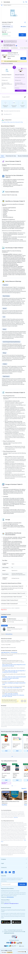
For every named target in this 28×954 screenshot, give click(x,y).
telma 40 (3, 811)
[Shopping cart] (26, 2)
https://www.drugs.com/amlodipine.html (13, 687)
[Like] (22, 701)
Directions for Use (11, 156)
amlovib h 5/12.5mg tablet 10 (19, 852)
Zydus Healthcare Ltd (6, 24)
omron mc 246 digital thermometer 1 (18, 831)
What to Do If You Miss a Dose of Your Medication (10, 802)
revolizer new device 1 (18, 840)
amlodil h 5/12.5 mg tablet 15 (7, 852)
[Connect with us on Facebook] (6, 872)
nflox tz (19, 814)
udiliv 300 (7, 811)
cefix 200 (6, 817)
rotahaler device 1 (21, 823)
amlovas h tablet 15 (15, 847)
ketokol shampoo (8, 814)
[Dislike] (25, 701)
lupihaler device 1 (11, 829)
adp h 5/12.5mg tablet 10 (6, 846)
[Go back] (2, 2)
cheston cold (17, 811)
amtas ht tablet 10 (13, 849)
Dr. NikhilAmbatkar (11, 618)
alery (14, 816)
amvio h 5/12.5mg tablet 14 (10, 850)
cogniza (11, 811)
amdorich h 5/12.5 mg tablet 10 (19, 853)
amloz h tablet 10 (5, 849)
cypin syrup (10, 816)
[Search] (23, 2)
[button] (14, 41)
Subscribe (22, 884)
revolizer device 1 (15, 830)
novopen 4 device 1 (10, 840)
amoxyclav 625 (13, 813)
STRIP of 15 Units (6, 26)
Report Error (4, 609)
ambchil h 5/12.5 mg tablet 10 (7, 854)
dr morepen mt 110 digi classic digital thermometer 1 (11, 822)
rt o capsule (18, 813)
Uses (2, 156)
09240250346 (14, 652)
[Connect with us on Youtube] (10, 872)
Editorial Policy (9, 634)
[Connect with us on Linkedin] (14, 872)
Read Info (24, 26)
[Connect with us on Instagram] (2, 872)
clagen (5, 816)
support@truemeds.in (5, 652)
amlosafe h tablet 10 (6, 847)
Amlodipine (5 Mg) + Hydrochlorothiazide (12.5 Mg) (12, 122)
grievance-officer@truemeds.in (11, 903)
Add (22, 34)
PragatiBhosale (11, 627)
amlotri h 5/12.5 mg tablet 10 (6, 853)
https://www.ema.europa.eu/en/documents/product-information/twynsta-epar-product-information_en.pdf (14, 678)
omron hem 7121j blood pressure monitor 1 (13, 837)
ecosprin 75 (6, 813)
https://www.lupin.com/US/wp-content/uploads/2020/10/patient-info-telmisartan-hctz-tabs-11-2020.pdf (13, 695)
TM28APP (9, 952)
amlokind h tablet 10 (15, 846)
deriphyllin (11, 817)
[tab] (14, 859)
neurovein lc (18, 816)
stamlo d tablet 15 (20, 850)
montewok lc (15, 814)
